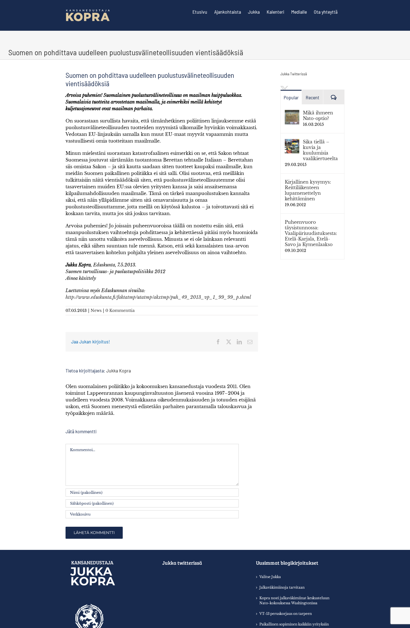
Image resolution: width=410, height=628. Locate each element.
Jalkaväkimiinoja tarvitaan (282, 587)
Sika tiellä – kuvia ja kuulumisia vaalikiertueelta (320, 150)
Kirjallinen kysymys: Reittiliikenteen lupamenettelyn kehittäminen (308, 190)
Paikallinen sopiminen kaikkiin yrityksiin (294, 624)
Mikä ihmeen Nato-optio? (318, 115)
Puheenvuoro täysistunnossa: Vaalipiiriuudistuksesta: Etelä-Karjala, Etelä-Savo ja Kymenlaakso (311, 233)
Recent (312, 97)
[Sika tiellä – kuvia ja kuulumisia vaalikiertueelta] (292, 142)
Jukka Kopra (118, 370)
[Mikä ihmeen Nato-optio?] (292, 113)
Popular (291, 97)
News (96, 310)
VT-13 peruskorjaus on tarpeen (285, 614)
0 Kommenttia (120, 310)
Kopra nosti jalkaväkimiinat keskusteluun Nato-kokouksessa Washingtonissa (294, 600)
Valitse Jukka (270, 577)
